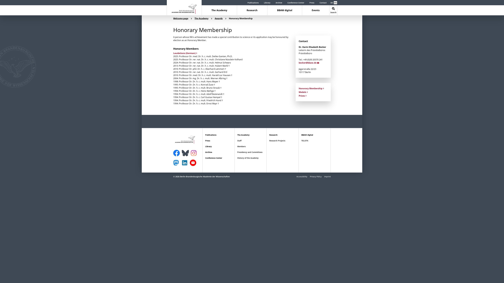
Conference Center (295, 2)
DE (331, 2)
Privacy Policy (316, 176)
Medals (302, 92)
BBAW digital (284, 10)
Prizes (302, 95)
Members (241, 146)
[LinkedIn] (185, 164)
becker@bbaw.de (308, 62)
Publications (253, 2)
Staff (239, 140)
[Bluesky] (186, 151)
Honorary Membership (310, 88)
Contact (323, 2)
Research (252, 10)
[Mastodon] (177, 164)
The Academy (219, 10)
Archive (279, 2)
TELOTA (304, 140)
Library (267, 2)
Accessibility (301, 176)
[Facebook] (177, 151)
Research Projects (277, 140)
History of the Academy (248, 158)
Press (311, 2)
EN (335, 2)
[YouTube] (194, 164)
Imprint (327, 176)
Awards (219, 18)
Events (316, 10)
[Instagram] (194, 152)
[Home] (184, 7)
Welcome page (180, 18)
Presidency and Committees (249, 152)
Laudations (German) (184, 53)
